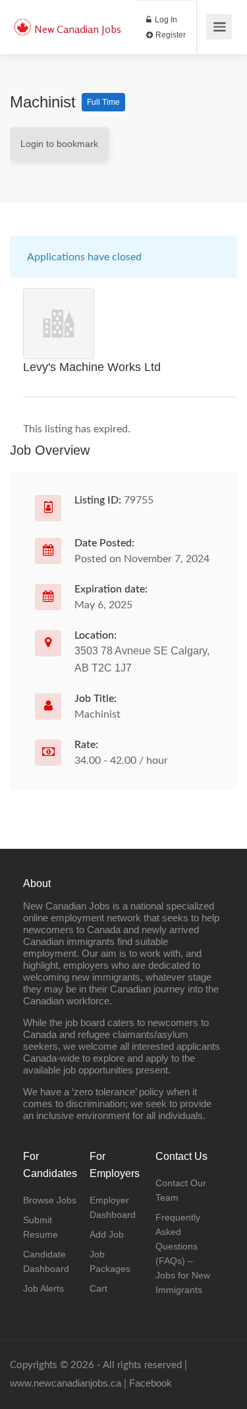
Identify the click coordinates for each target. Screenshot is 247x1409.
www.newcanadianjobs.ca (65, 1383)
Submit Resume (40, 1227)
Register (169, 35)
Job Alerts (43, 1288)
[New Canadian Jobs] (22, 20)
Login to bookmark (59, 143)
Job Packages (110, 1261)
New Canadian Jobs (77, 29)
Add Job (107, 1234)
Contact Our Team (180, 1190)
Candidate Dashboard (46, 1261)
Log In (165, 19)
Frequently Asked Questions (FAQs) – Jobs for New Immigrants (182, 1253)
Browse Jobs (49, 1200)
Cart (98, 1288)
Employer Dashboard (113, 1207)
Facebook (150, 1383)
